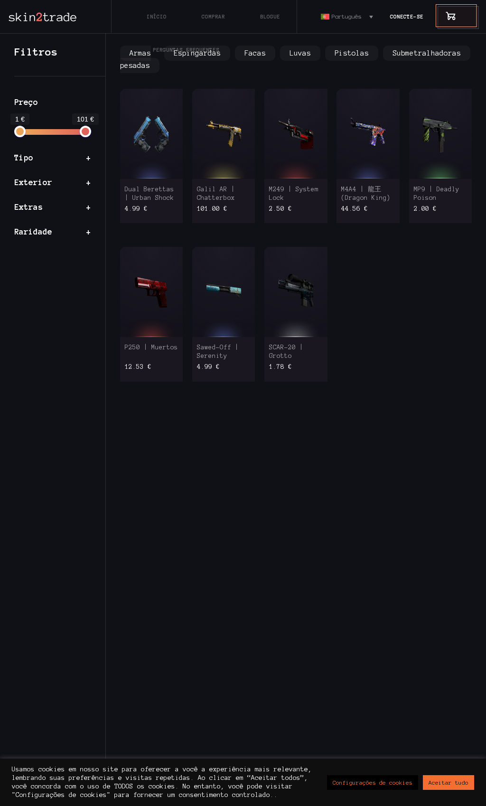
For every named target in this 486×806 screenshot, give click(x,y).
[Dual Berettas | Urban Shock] (151, 133)
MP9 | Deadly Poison (436, 193)
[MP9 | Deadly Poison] (440, 133)
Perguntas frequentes (186, 50)
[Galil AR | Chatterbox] (223, 133)
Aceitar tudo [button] (448, 782)
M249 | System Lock (293, 193)
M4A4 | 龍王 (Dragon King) (366, 193)
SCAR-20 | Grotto (286, 351)
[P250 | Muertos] (151, 291)
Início (157, 16)
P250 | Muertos (151, 347)
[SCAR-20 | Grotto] (295, 291)
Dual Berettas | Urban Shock (149, 193)
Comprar (213, 16)
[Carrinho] (446, 15)
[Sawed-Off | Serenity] (223, 291)
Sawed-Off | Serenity (218, 351)
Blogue (270, 16)
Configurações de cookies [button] (372, 782)
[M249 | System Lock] (295, 133)
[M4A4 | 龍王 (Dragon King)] (368, 133)
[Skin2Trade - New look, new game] (64, 16)
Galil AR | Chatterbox (216, 193)
